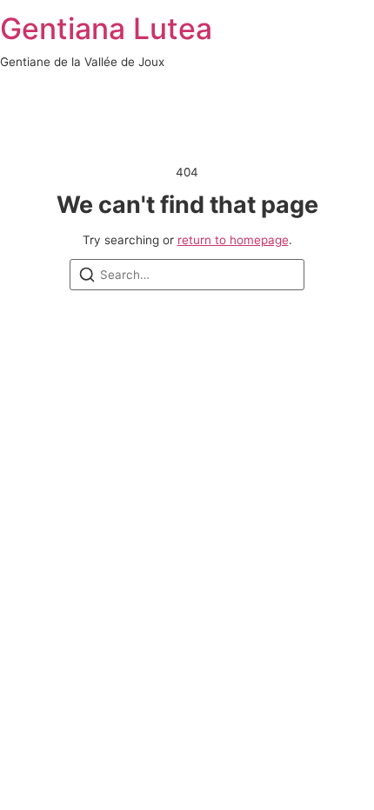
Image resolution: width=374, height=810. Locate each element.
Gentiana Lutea (106, 28)
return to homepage (233, 240)
